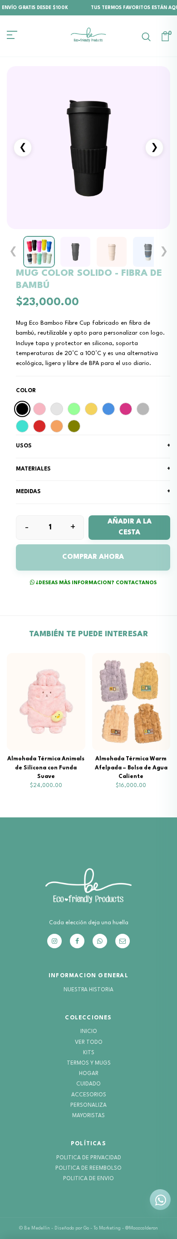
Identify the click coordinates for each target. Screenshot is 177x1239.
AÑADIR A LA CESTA (130, 527)
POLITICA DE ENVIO (88, 1178)
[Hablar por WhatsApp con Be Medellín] (160, 1199)
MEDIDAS (93, 492)
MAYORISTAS (88, 1116)
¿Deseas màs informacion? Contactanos (95, 583)
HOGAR (88, 1073)
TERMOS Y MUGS (89, 1063)
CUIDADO (88, 1084)
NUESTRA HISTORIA (88, 990)
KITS (88, 1053)
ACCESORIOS (88, 1095)
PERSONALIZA (88, 1105)
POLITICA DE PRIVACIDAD (88, 1158)
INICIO (88, 1031)
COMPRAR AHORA (93, 557)
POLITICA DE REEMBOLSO (88, 1168)
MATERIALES (93, 469)
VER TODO (89, 1042)
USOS (93, 446)
